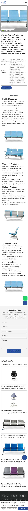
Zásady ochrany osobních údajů (15, 505)
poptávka (6, 87)
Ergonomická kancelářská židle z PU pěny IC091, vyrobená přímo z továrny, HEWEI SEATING (14, 387)
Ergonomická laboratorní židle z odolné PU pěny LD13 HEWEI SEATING (13, 412)
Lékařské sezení (6, 364)
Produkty (14, 364)
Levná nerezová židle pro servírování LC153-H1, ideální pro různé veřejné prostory (13, 436)
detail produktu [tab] (14, 95)
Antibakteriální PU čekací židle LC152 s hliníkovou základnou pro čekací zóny (14, 460)
